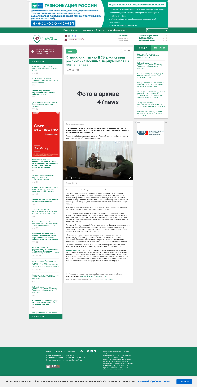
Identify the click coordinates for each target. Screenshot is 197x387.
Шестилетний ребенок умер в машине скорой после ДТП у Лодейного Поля (150, 75)
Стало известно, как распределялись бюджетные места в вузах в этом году (44, 213)
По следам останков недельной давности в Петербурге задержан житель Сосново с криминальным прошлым (151, 94)
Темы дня (142, 48)
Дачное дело (119, 30)
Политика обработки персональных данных (65, 358)
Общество (101, 30)
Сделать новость (75, 39)
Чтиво (109, 30)
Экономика (75, 30)
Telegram (92, 351)
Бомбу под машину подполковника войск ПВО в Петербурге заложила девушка (151, 104)
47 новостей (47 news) (114, 351)
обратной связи (106, 279)
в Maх (105, 276)
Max (95, 351)
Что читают (159, 48)
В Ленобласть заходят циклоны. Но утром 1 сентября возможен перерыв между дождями (45, 291)
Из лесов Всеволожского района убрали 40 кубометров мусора (43, 179)
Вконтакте (88, 351)
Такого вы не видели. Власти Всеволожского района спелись (46, 51)
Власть (66, 30)
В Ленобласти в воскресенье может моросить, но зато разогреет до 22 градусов (45, 191)
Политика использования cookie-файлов (64, 360)
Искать (166, 30)
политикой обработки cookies (154, 381)
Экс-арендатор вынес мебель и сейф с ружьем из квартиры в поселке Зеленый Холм (151, 84)
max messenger (75, 36)
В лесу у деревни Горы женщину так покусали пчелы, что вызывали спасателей (45, 225)
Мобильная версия (66, 36)
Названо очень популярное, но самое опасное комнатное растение (45, 278)
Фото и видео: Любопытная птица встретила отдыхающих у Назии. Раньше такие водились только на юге (45, 265)
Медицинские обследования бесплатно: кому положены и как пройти (149, 113)
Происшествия (88, 30)
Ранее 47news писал (74, 250)
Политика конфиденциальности (60, 355)
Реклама (71, 351)
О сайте (49, 351)
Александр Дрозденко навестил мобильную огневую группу (45, 70)
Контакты (60, 351)
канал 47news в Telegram (91, 276)
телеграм (72, 36)
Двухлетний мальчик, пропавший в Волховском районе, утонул (148, 55)
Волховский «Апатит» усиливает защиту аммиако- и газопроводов (45, 82)
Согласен (184, 381)
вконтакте (69, 36)
